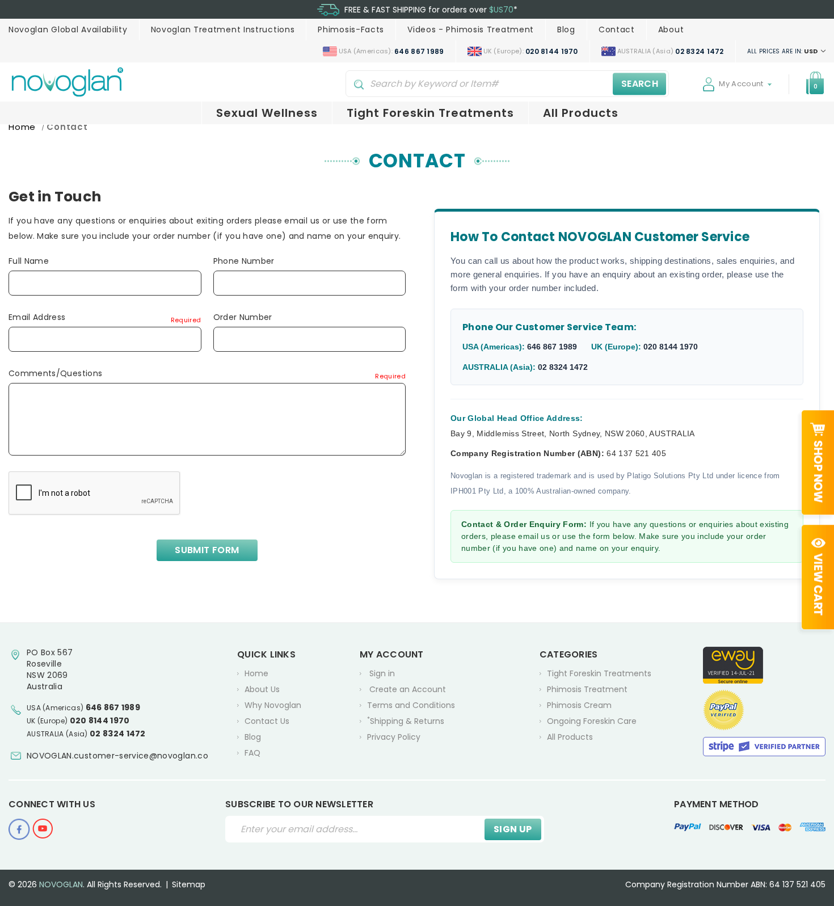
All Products (580, 113)
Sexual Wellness (267, 113)
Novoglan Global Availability (68, 29)
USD (783, 51)
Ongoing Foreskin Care (592, 721)
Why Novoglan (273, 705)
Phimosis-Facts (351, 29)
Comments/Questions (207, 373)
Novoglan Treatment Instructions (223, 29)
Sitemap (188, 884)
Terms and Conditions (411, 705)
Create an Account (407, 689)
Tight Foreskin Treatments (430, 113)
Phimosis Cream (579, 705)
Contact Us (267, 721)
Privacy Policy (393, 737)
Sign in (382, 673)
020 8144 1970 (670, 346)
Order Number (242, 317)
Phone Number (244, 261)
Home (256, 673)
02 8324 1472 (563, 367)
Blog (566, 29)
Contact (617, 29)
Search (639, 83)
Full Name (29, 261)
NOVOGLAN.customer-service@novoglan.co (117, 755)
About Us (262, 689)
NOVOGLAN (61, 884)
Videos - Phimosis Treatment (470, 29)
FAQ (252, 752)
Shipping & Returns (405, 721)
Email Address (105, 317)
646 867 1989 (552, 346)
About (671, 29)
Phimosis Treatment (587, 689)
